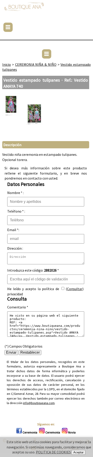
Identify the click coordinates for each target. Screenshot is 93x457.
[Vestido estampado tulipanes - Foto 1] (34, 130)
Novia (71, 432)
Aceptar (78, 452)
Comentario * (17, 307)
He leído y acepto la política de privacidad (33, 290)
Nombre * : (15, 192)
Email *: (13, 229)
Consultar (74, 289)
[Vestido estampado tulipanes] (11, 114)
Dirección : (15, 248)
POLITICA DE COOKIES (53, 452)
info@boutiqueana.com (39, 403)
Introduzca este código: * (33, 270)
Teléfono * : (16, 211)
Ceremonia (29, 432)
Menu (8, 27)
